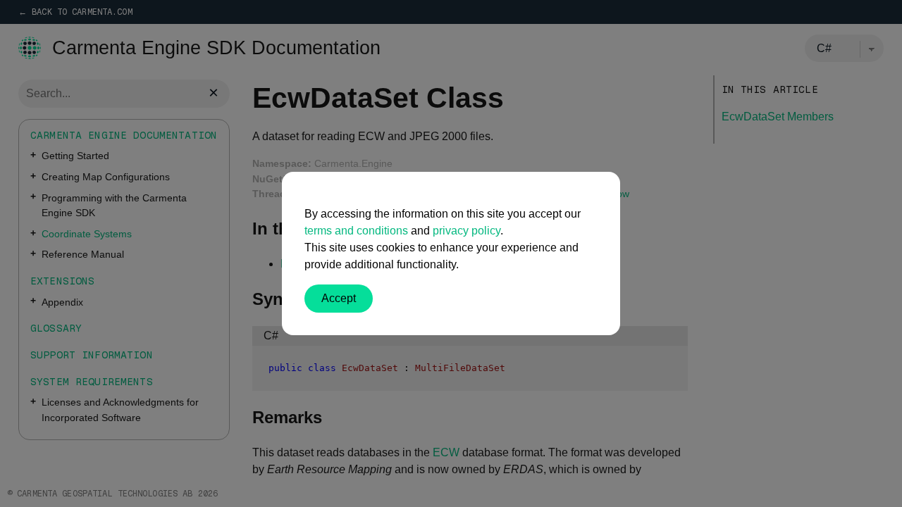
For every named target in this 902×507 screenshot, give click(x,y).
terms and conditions (356, 231)
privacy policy (466, 231)
